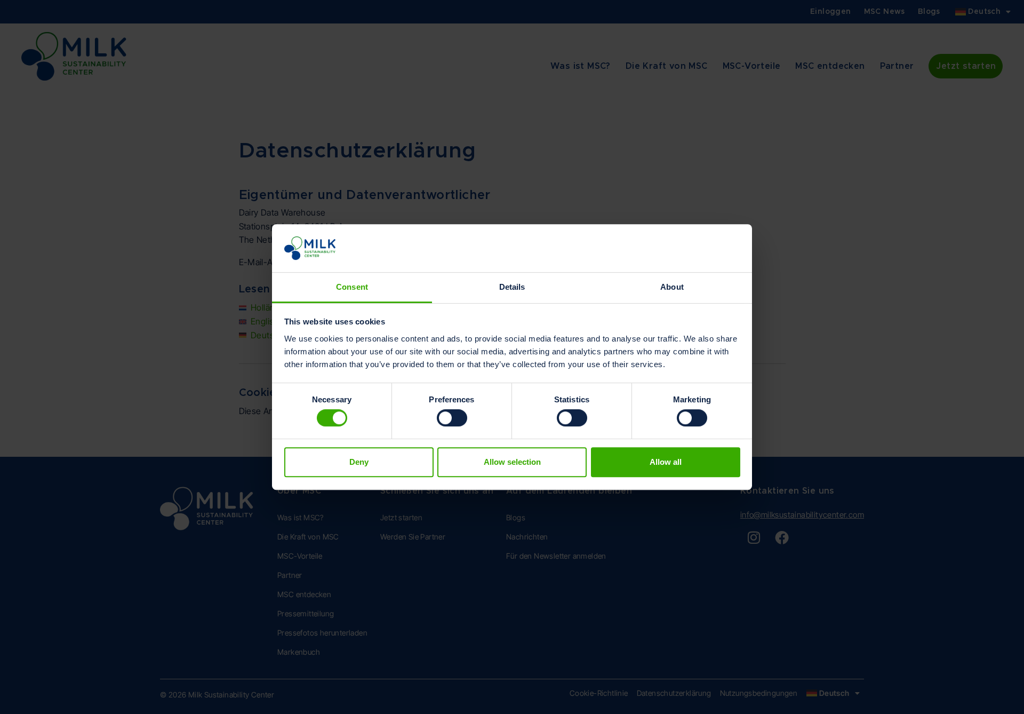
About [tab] (672, 286)
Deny (359, 461)
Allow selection (512, 461)
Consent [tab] (352, 286)
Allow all (666, 461)
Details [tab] (512, 286)
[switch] (452, 417)
